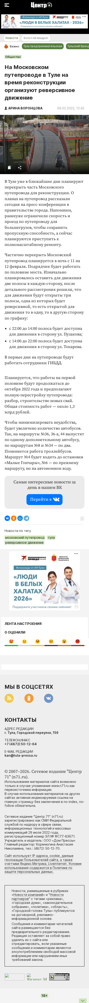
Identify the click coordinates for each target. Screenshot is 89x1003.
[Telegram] (26, 518)
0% (11, 641)
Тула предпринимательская (43, 46)
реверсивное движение (24, 542)
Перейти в (41, 499)
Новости (11, 38)
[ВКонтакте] (7, 518)
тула (51, 537)
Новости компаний (28, 895)
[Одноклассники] (13, 518)
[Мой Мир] (20, 518)
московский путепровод (24, 537)
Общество (13, 57)
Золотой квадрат (36, 38)
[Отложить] (9, 168)
